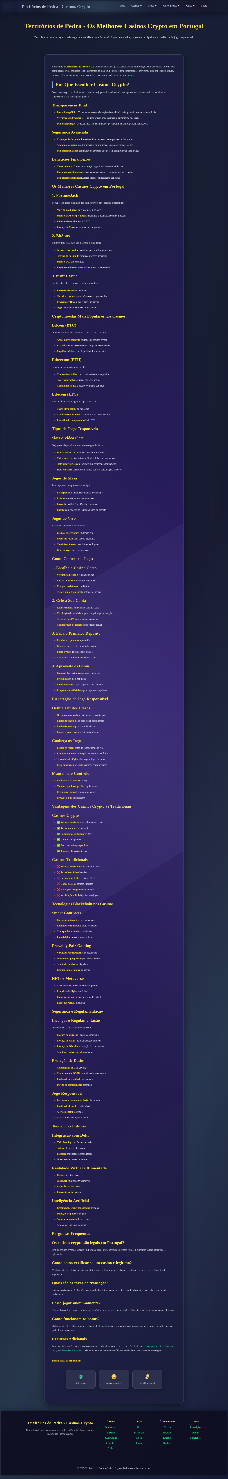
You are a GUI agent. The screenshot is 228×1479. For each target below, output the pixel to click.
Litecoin (167, 1437)
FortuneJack (111, 1427)
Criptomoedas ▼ (171, 5)
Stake (111, 1448)
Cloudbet (110, 1443)
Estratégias (195, 1427)
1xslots (129, 75)
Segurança (195, 1437)
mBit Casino (111, 1437)
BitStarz (111, 1432)
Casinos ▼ (136, 5)
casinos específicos (155, 1346)
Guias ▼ (190, 5)
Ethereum (167, 1432)
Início (122, 5)
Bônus (195, 1432)
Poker (139, 1443)
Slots (139, 1427)
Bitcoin (167, 1427)
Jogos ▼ (152, 5)
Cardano (167, 1443)
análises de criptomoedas (71, 1350)
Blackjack (139, 1432)
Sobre (204, 5)
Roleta (139, 1437)
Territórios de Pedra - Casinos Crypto (55, 6)
